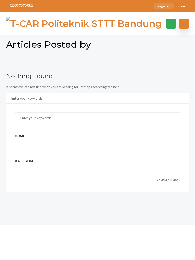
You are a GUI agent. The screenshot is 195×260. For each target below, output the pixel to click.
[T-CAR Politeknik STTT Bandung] (84, 23)
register (164, 6)
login (181, 6)
